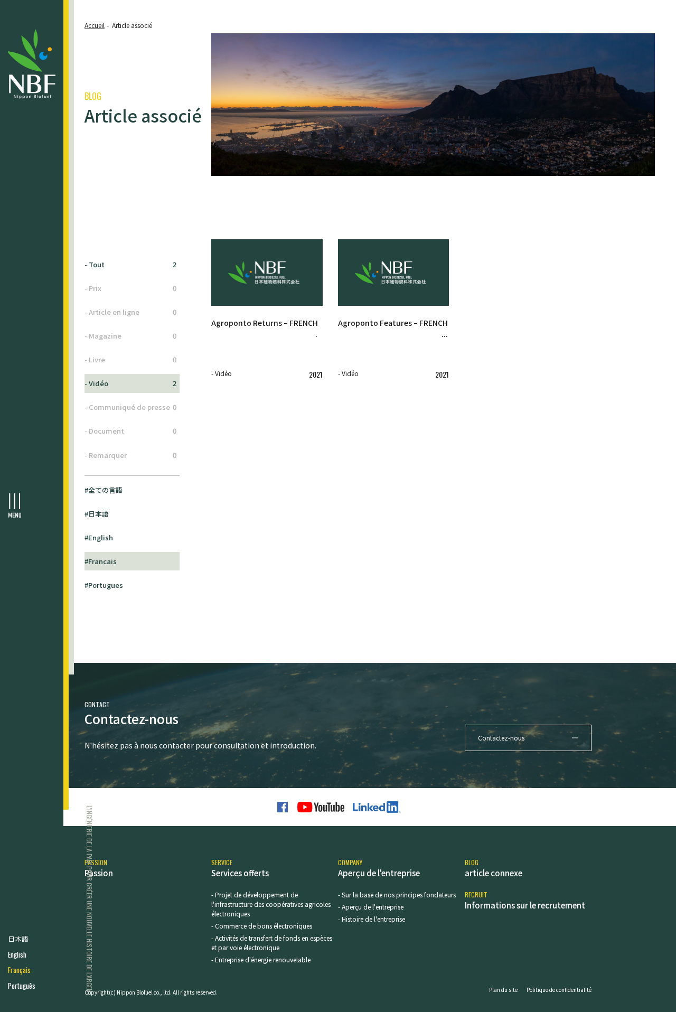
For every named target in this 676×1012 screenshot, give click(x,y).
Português (21, 986)
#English (98, 537)
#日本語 (96, 514)
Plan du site (503, 990)
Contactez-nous (501, 737)
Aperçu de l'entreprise (379, 868)
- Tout (130, 264)
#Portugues (103, 585)
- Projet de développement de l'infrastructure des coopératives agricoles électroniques (271, 904)
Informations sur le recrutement (525, 900)
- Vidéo (130, 383)
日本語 (18, 939)
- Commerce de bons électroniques (261, 925)
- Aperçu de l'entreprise (370, 906)
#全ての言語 (103, 490)
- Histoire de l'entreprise (371, 918)
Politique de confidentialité (559, 990)
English (17, 955)
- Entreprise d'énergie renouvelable (261, 959)
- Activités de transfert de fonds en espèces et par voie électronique (271, 942)
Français (19, 970)
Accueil (94, 25)
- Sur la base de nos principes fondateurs (397, 894)
